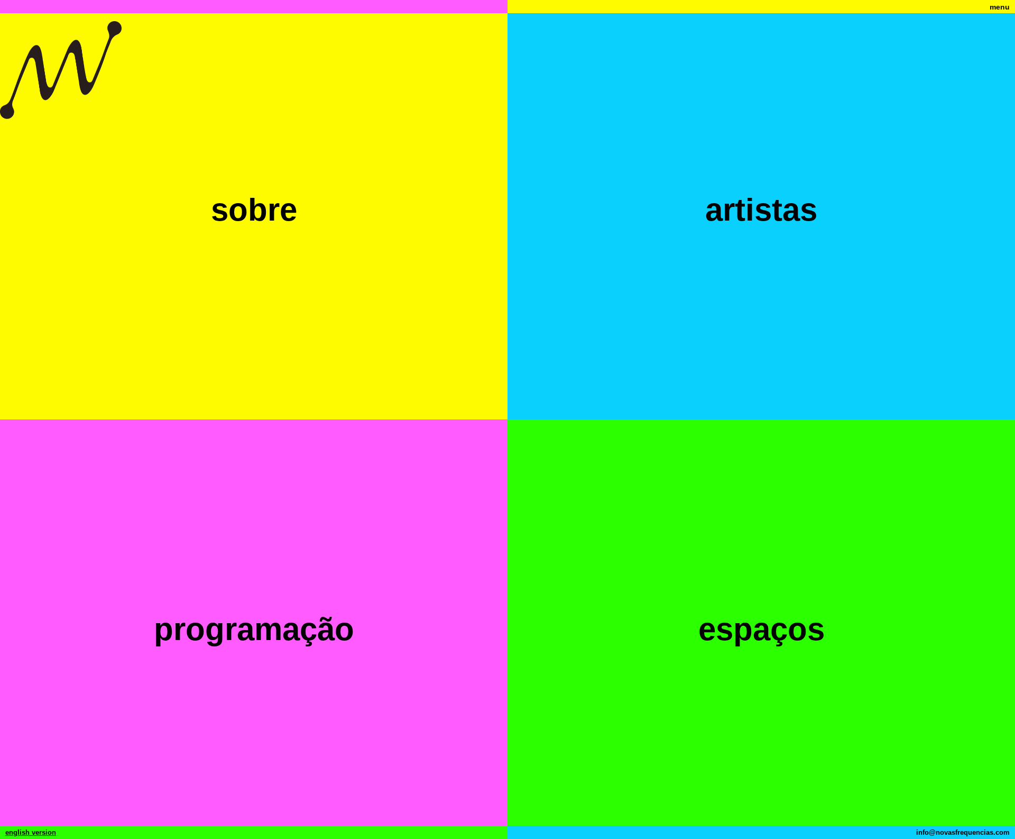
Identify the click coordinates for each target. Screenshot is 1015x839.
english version (30, 832)
